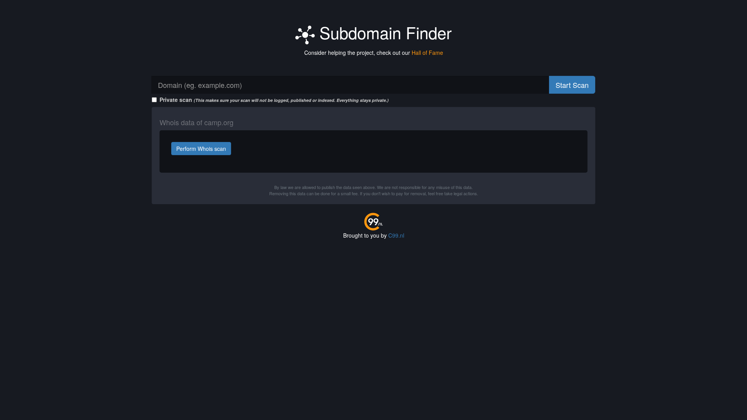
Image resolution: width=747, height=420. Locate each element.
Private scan (274, 99)
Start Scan (572, 85)
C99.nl (396, 235)
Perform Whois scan (201, 148)
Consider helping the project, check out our (373, 52)
